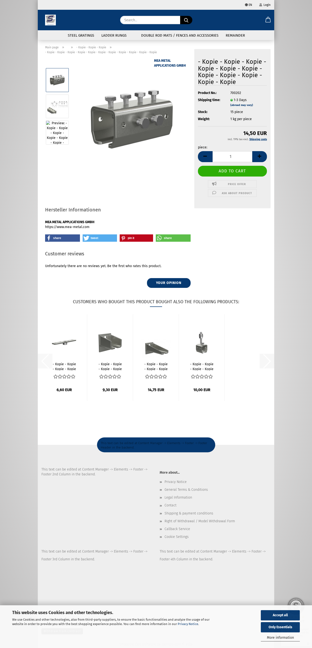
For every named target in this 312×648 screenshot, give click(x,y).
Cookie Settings (177, 537)
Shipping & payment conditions (189, 513)
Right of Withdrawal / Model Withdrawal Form (200, 521)
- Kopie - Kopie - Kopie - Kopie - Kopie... (64, 366)
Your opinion (168, 283)
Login (266, 5)
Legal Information (178, 497)
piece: (202, 147)
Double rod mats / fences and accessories (179, 35)
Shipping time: (209, 100)
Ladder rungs (114, 35)
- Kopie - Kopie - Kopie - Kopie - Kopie (110, 366)
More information (280, 638)
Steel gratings (81, 35)
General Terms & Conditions (186, 490)
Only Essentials (280, 627)
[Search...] (186, 20)
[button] (268, 20)
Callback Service (177, 529)
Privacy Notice (188, 624)
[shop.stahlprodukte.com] (50, 20)
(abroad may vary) (241, 105)
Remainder (235, 35)
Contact (170, 505)
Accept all (280, 615)
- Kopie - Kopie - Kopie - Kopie (202, 366)
